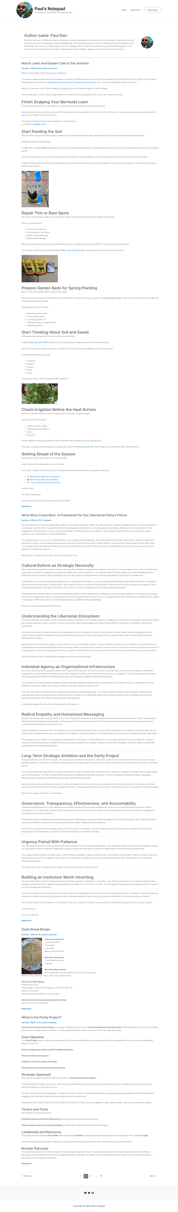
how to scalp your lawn (86, 82)
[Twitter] (89, 1193)
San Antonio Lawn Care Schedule (70, 250)
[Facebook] (85, 1193)
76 (101, 1176)
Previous (27, 1176)
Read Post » (27, 506)
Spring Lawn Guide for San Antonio (45, 476)
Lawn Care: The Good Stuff (35, 148)
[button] (153, 10)
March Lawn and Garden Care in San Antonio (55, 63)
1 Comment (46, 520)
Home (124, 10)
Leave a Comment (49, 68)
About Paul (135, 10)
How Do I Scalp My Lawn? (35, 124)
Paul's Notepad (50, 8)
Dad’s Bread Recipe (36, 929)
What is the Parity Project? (42, 1017)
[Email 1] (93, 1193)
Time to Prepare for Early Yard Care (45, 482)
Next (153, 1176)
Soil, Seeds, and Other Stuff (35, 342)
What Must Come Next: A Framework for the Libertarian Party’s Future (74, 515)
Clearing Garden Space (112, 298)
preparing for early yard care (60, 82)
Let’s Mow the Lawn (82, 447)
